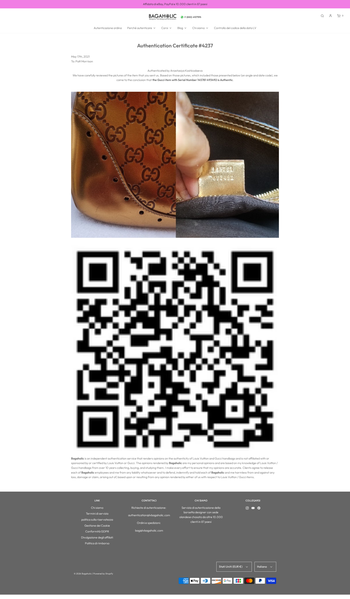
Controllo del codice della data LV (235, 28)
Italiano (262, 566)
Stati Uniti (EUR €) (231, 566)
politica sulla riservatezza (97, 519)
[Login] (330, 15)
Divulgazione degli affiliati (97, 537)
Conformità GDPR (97, 531)
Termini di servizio (97, 513)
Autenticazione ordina (108, 28)
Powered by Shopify (103, 573)
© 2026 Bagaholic (83, 573)
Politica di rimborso (97, 543)
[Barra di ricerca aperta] (322, 16)
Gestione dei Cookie (97, 525)
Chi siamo (97, 507)
